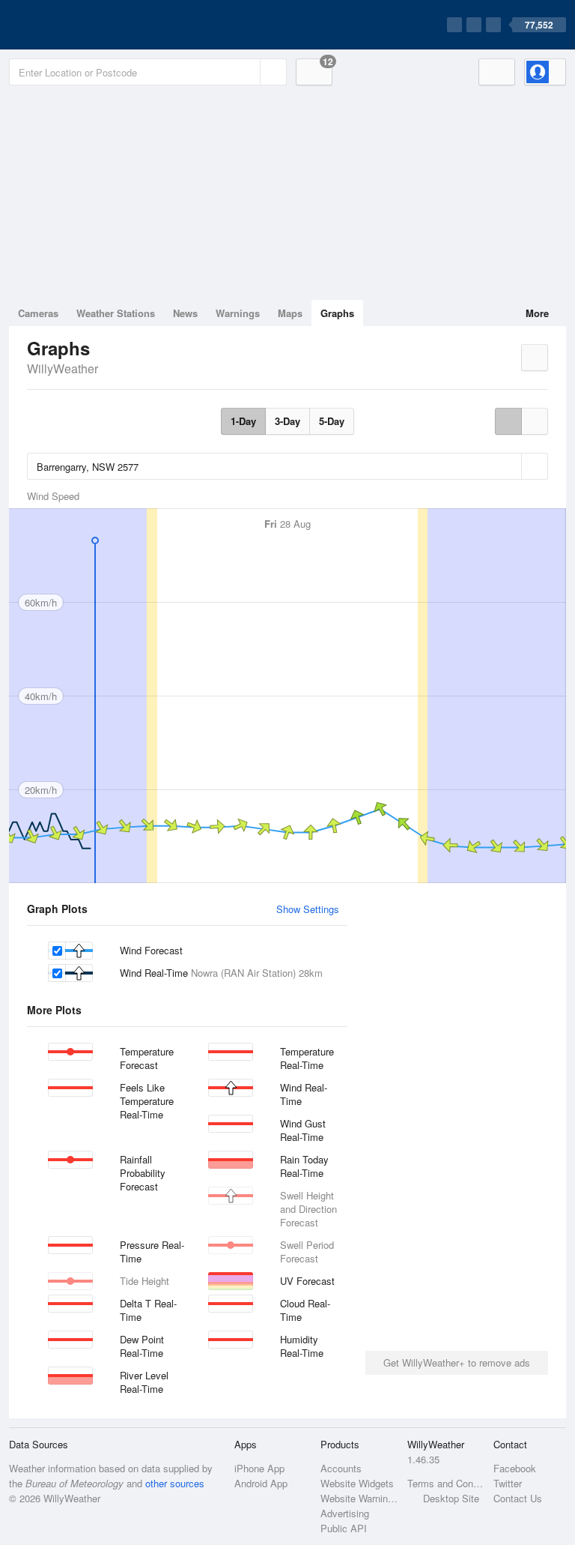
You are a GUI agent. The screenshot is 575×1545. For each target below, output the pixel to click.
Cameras (38, 313)
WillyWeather (62, 368)
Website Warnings (359, 1498)
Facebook (514, 1468)
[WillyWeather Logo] (79, 24)
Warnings (238, 313)
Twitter (507, 1483)
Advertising (344, 1513)
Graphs (337, 313)
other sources (174, 1483)
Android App (261, 1483)
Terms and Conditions (445, 1483)
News (185, 313)
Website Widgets (357, 1483)
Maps (290, 313)
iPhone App (259, 1468)
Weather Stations (115, 313)
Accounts (341, 1468)
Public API (343, 1528)
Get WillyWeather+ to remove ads (456, 1362)
